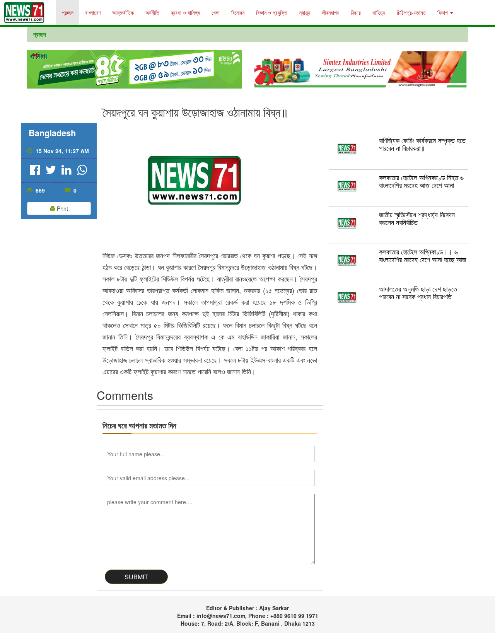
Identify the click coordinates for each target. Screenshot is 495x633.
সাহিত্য (378, 12)
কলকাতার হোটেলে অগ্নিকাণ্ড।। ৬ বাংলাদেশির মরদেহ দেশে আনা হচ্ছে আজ (422, 255)
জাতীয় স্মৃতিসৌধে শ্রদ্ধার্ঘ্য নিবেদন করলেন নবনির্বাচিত (417, 218)
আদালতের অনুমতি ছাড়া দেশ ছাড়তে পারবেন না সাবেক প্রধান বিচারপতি (418, 292)
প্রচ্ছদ (67, 12)
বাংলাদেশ (93, 12)
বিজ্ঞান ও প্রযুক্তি (271, 12)
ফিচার (356, 12)
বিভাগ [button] (443, 12)
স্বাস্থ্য (304, 12)
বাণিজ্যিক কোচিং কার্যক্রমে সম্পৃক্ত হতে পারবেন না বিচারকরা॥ (422, 144)
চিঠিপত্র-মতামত (411, 12)
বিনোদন (237, 12)
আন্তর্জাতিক (123, 12)
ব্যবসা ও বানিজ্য (185, 12)
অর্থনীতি (152, 12)
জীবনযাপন (330, 12)
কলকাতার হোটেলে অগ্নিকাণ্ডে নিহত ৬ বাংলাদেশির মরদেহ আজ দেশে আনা (421, 181)
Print (61, 208)
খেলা (216, 12)
